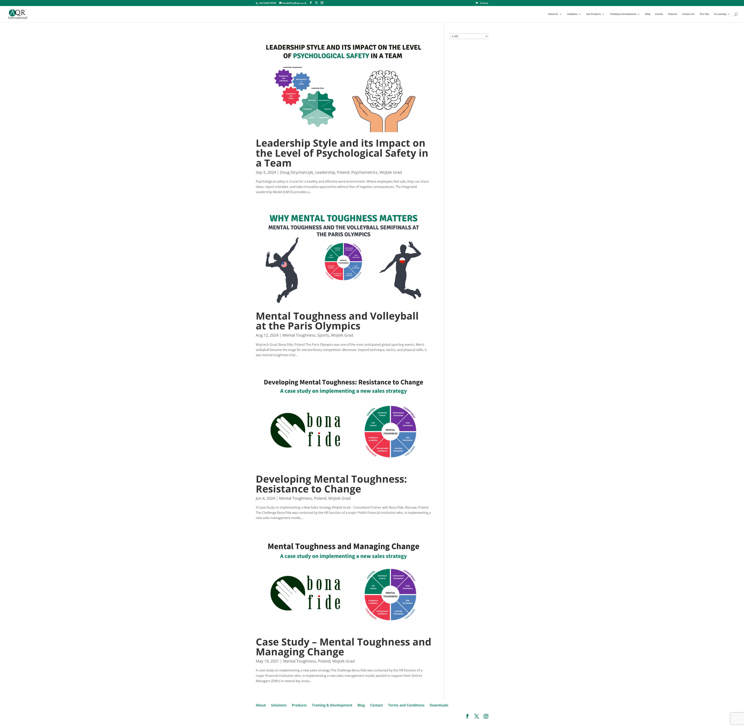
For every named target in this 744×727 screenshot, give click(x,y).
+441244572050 (267, 3)
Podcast (672, 14)
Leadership (325, 172)
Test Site (704, 14)
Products (299, 705)
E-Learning (720, 14)
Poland (343, 172)
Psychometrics (364, 172)
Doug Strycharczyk (296, 172)
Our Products (593, 14)
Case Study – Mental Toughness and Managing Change (343, 646)
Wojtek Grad (391, 172)
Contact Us (688, 14)
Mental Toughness (298, 335)
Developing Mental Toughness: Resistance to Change (331, 483)
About (261, 705)
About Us (553, 14)
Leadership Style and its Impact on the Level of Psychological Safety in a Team (342, 152)
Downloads (439, 705)
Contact (376, 705)
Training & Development (623, 14)
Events (659, 14)
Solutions (572, 14)
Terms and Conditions (406, 705)
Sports (323, 335)
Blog (647, 14)
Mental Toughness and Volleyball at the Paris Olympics (337, 320)
